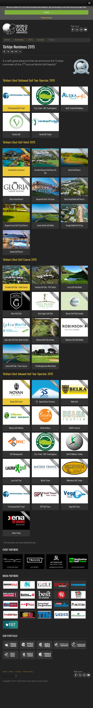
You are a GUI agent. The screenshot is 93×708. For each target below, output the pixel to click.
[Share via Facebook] (4, 51)
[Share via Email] (16, 51)
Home (7, 39)
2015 (30, 39)
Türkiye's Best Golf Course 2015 (20, 259)
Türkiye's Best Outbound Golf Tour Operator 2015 (29, 80)
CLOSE (46, 12)
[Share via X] (8, 51)
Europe (40, 39)
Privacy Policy (46, 18)
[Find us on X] (77, 29)
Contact (18, 671)
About (11, 671)
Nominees (19, 39)
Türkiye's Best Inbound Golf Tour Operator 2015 (28, 374)
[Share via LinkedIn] (12, 51)
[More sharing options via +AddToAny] (20, 51)
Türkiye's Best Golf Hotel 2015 (19, 142)
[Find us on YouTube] (85, 29)
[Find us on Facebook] (73, 29)
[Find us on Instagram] (81, 29)
